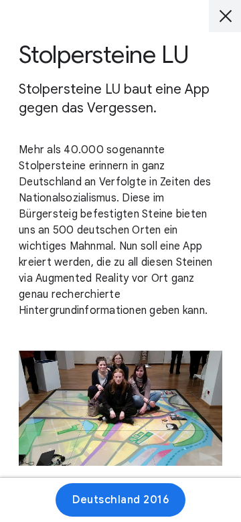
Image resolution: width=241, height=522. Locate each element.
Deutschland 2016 (120, 500)
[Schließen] (225, 16)
